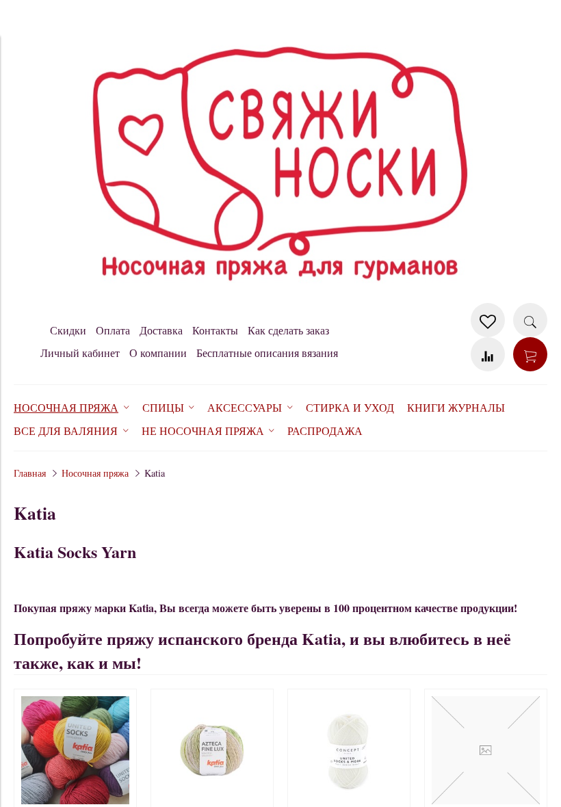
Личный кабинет (80, 352)
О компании (158, 352)
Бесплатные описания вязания (267, 352)
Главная (30, 472)
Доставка (161, 330)
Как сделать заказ (288, 330)
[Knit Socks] (280, 296)
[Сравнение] (488, 354)
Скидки (68, 330)
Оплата (113, 330)
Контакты (215, 330)
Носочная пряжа (95, 472)
